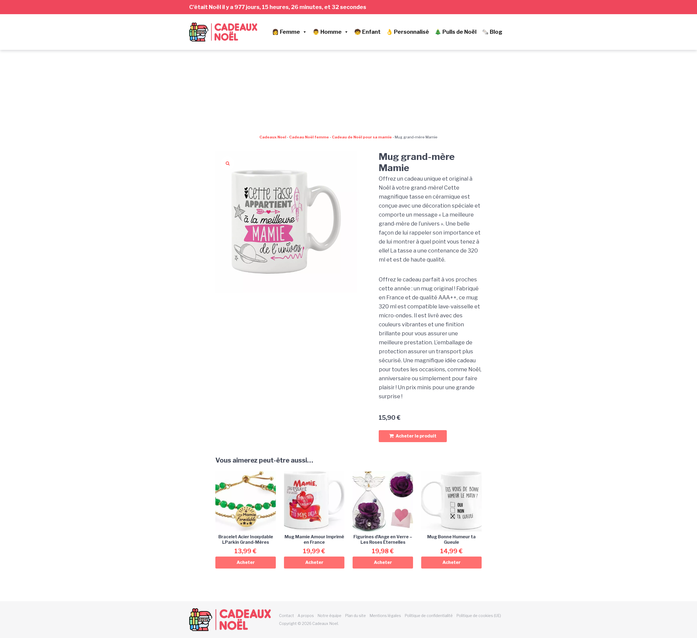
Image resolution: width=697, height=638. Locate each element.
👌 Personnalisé (407, 32)
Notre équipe (329, 615)
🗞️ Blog (492, 32)
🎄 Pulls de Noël (455, 32)
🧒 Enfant (367, 32)
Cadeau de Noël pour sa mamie (362, 137)
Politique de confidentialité (429, 615)
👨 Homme (327, 32)
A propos (306, 615)
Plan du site (355, 615)
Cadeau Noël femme (309, 137)
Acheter (246, 562)
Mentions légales (385, 615)
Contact (286, 615)
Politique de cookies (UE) (478, 615)
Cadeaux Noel (272, 137)
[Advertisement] (348, 91)
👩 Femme (286, 32)
